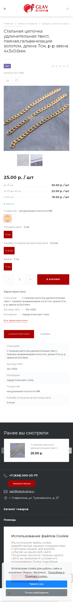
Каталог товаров (16, 509)
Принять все (37, 584)
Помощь (10, 520)
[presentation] (4, 451)
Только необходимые (36, 592)
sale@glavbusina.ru (21, 491)
